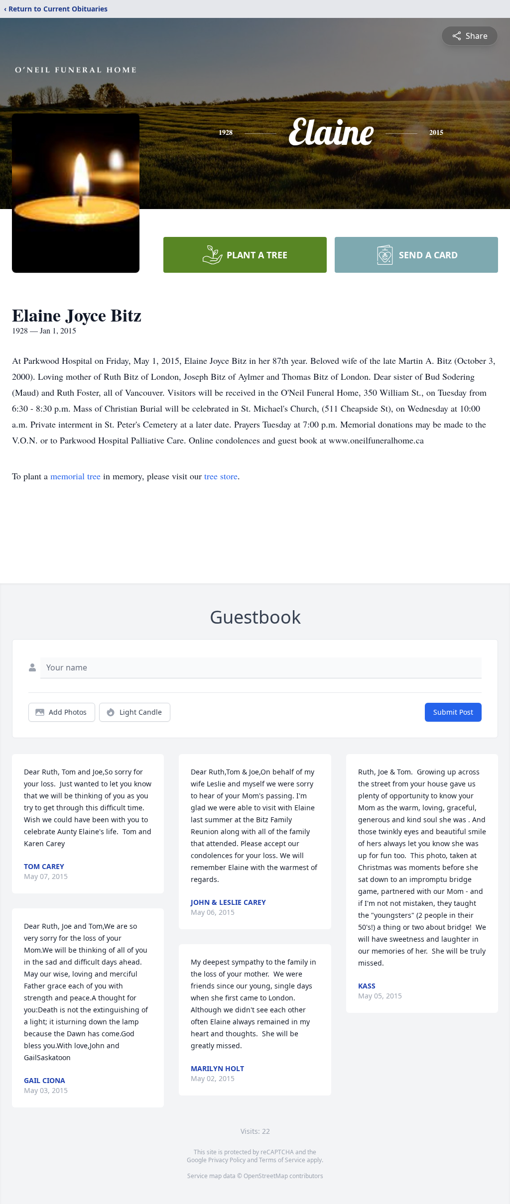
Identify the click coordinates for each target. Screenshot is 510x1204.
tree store (221, 476)
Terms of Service (282, 1160)
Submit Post (453, 712)
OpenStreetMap (266, 1176)
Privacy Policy (227, 1160)
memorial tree (75, 476)
